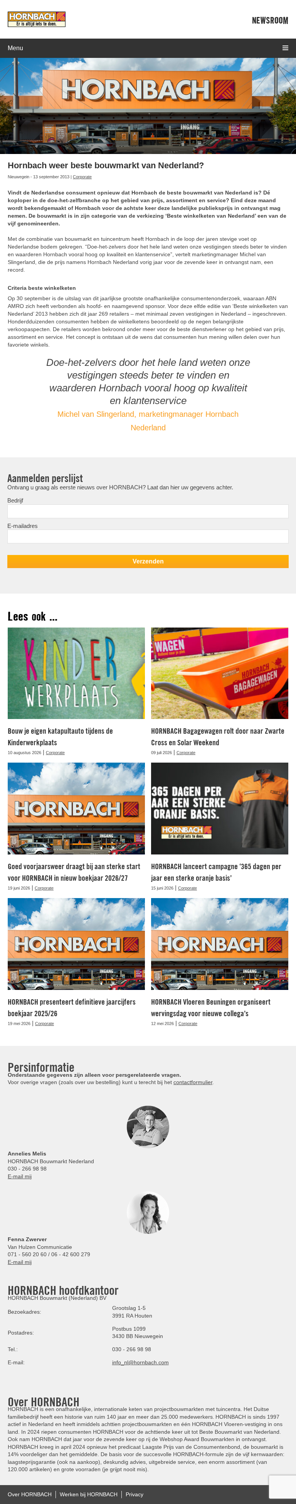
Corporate (82, 176)
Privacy (134, 1494)
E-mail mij (20, 1176)
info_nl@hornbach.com (140, 1362)
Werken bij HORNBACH (89, 1494)
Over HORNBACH (30, 1494)
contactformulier (192, 1082)
